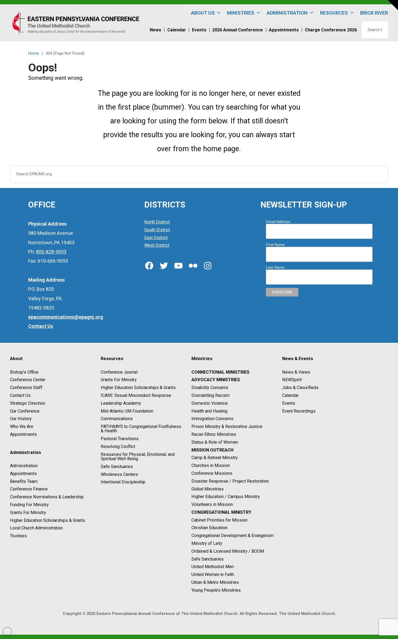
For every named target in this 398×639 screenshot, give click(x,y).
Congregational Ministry (221, 512)
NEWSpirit (292, 380)
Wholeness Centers (119, 474)
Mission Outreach (212, 450)
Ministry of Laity (206, 543)
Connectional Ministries (220, 372)
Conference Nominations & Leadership (47, 496)
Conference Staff (26, 387)
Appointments (23, 434)
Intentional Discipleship (123, 482)
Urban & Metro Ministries (215, 582)
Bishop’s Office (24, 372)
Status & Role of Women (214, 442)
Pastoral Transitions (120, 438)
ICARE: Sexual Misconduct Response (136, 395)
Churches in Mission (210, 465)
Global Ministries (207, 489)
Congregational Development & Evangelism (232, 535)
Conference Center (27, 380)
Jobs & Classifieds (300, 387)
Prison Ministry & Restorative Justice (226, 426)
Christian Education (209, 528)
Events (288, 403)
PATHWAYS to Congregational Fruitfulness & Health (141, 428)
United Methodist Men (212, 566)
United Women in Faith (212, 574)
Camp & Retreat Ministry (214, 457)
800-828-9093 (51, 252)
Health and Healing (209, 411)
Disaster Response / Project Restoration (230, 481)
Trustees (18, 535)
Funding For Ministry (29, 504)
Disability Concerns (209, 387)
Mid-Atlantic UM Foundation (127, 411)
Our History (21, 418)
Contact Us (20, 395)
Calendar (290, 395)
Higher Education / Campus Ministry (225, 496)
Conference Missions (211, 473)
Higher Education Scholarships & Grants (47, 520)
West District (156, 245)
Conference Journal (119, 372)
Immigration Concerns (212, 418)
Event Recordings (298, 411)
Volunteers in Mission (212, 504)
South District (157, 229)
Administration (24, 465)
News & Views (296, 372)
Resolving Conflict (118, 446)
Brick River (374, 13)
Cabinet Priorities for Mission (219, 520)
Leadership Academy (121, 403)
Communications (117, 418)
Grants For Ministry (28, 512)
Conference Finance (29, 489)
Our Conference (25, 411)
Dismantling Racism (210, 395)
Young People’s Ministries (216, 590)
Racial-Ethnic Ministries (213, 434)
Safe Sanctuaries (117, 466)
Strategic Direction (27, 403)
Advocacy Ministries (215, 380)
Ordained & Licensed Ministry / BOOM (227, 551)
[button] (393, 5)
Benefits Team (24, 481)
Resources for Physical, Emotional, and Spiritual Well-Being (138, 456)
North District (157, 222)
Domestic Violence (209, 403)
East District (156, 237)
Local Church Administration (36, 528)
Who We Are (21, 426)
